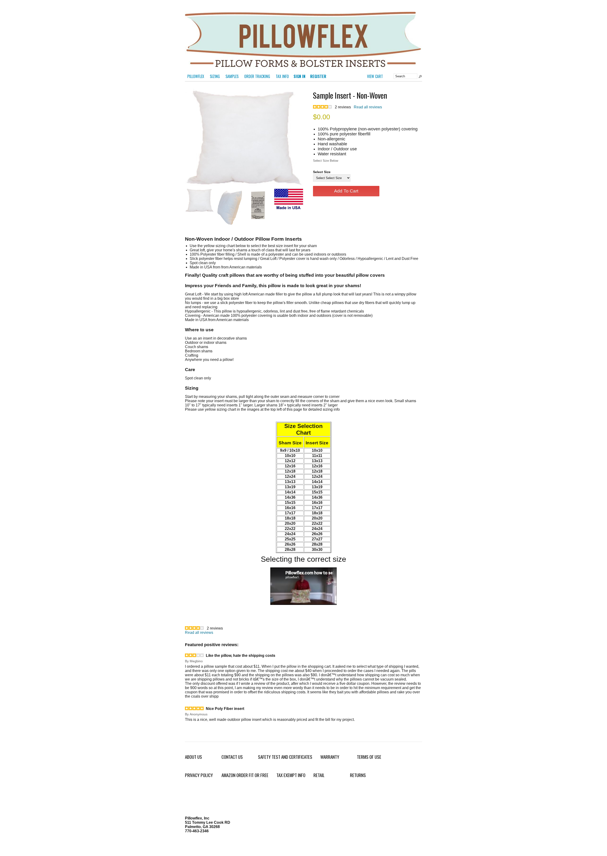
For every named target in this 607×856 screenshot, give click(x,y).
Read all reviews (368, 107)
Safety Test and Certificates (285, 756)
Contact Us (232, 756)
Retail (319, 775)
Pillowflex (195, 76)
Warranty (329, 756)
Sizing (215, 76)
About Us (193, 756)
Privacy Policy (199, 775)
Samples (232, 76)
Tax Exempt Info (290, 775)
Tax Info (282, 76)
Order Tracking (257, 76)
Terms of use (369, 756)
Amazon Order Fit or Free (244, 775)
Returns (358, 775)
